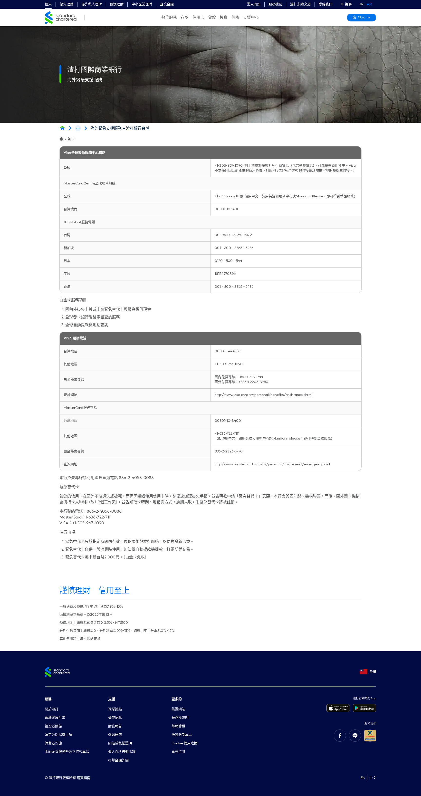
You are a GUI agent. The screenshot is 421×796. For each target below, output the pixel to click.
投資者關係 (53, 726)
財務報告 (115, 726)
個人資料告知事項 (121, 751)
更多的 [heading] (177, 699)
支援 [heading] (111, 699)
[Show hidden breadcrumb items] (78, 128)
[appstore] (338, 708)
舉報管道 (178, 726)
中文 (369, 4)
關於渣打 (51, 709)
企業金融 (167, 4)
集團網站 (178, 709)
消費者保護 (53, 743)
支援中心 (251, 17)
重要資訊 (178, 751)
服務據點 (275, 4)
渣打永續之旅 (300, 4)
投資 (224, 17)
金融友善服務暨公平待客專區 (67, 751)
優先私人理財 (91, 4)
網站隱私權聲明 (120, 743)
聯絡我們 (325, 4)
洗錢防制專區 (182, 734)
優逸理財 (117, 4)
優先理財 (66, 4)
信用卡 (198, 17)
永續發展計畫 (55, 717)
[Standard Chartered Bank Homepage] (62, 128)
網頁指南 (83, 778)
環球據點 (115, 709)
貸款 (212, 17)
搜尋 (348, 4)
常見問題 (253, 4)
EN (362, 4)
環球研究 (115, 734)
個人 (48, 4)
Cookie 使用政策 (184, 743)
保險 (235, 17)
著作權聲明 (180, 717)
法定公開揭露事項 (58, 734)
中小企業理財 (142, 4)
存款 (185, 17)
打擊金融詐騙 (118, 760)
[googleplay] (364, 708)
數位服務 (169, 17)
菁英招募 (115, 717)
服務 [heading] (48, 699)
